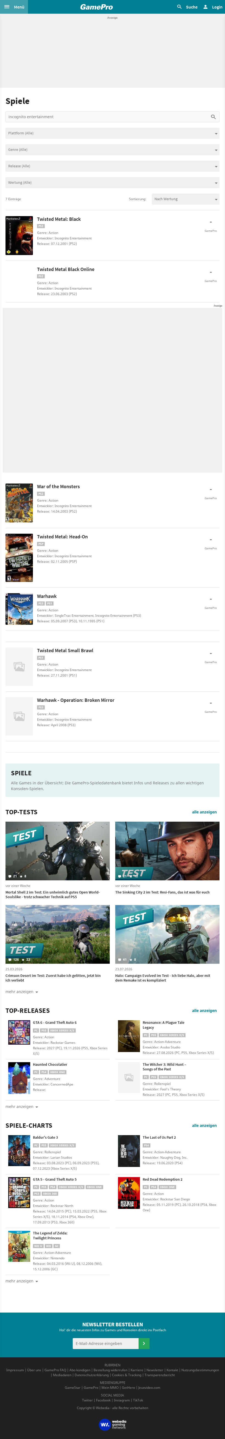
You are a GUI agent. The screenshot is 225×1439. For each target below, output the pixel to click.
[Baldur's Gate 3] (19, 1151)
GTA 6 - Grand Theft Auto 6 (55, 1022)
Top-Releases (27, 1011)
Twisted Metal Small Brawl (65, 650)
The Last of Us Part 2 (159, 1137)
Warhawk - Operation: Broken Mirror (75, 700)
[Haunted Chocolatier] (19, 1078)
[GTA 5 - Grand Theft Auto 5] (19, 1193)
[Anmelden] (144, 1343)
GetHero (128, 1387)
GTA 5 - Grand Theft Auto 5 (55, 1179)
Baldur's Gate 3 (45, 1137)
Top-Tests (21, 812)
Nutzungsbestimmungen (200, 1370)
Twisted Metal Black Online (65, 269)
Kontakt (172, 1370)
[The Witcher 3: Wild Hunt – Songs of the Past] (129, 1078)
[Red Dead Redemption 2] (129, 1193)
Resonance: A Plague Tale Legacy (163, 1025)
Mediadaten (62, 1375)
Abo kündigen (79, 1370)
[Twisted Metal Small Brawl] (19, 667)
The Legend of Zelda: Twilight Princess (50, 1235)
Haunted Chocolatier (50, 1064)
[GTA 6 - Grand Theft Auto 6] (19, 1036)
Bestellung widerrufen (110, 1370)
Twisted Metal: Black (59, 219)
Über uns (34, 1370)
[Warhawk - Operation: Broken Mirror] (19, 716)
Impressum (15, 1370)
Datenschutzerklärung (92, 1375)
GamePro (91, 1387)
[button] (14, 7)
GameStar (72, 1387)
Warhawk (47, 596)
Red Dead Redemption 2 (162, 1179)
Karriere (137, 1370)
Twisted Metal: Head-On (62, 536)
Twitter (87, 1400)
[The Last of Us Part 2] (129, 1151)
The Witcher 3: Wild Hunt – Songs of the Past (164, 1067)
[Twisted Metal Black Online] (19, 280)
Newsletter (155, 1370)
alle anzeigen (204, 812)
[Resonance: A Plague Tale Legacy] (129, 1036)
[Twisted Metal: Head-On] (19, 558)
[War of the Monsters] (19, 503)
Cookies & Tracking (126, 1375)
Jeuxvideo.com (149, 1387)
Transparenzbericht (160, 1375)
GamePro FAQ (55, 1370)
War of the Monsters (58, 486)
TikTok (138, 1400)
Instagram (122, 1400)
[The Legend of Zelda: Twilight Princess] (19, 1247)
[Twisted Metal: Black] (19, 235)
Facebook (103, 1400)
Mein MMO (110, 1387)
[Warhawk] (19, 609)
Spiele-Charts (28, 1125)
